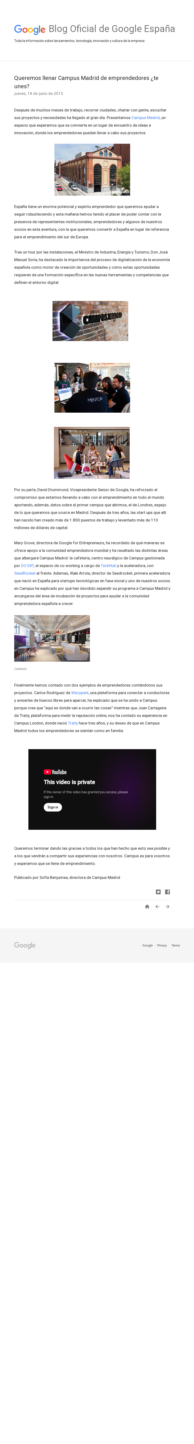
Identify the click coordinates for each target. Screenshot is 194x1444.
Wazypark (79, 692)
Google (147, 945)
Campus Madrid (146, 117)
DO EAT (27, 565)
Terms (176, 945)
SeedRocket (24, 573)
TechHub (108, 565)
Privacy (162, 945)
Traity (73, 723)
